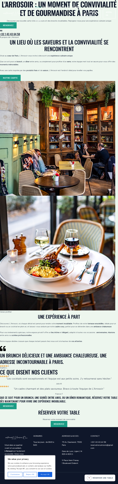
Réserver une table (103, 478)
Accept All (45, 474)
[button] (93, 13)
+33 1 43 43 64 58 (10, 34)
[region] (30, 467)
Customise (15, 474)
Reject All (30, 474)
